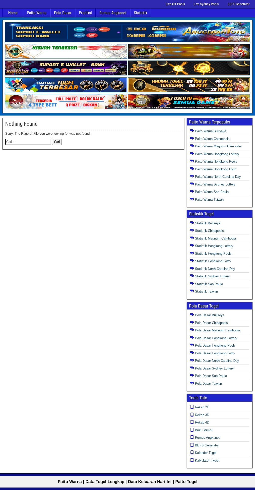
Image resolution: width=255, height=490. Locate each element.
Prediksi (85, 12)
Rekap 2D (202, 407)
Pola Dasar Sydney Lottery (214, 368)
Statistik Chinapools (209, 231)
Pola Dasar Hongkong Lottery (216, 338)
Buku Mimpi (203, 430)
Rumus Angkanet (113, 12)
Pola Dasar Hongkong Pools (215, 345)
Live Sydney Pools (206, 4)
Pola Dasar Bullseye (209, 315)
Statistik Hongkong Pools (213, 253)
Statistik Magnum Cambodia (215, 238)
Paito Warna (37, 12)
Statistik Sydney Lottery (212, 276)
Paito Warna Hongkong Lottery (217, 154)
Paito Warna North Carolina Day (218, 177)
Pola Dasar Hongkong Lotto (215, 353)
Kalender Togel (205, 453)
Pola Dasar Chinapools (211, 323)
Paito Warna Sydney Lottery (215, 184)
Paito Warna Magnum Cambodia (218, 146)
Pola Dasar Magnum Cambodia (217, 330)
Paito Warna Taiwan (209, 199)
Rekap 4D (202, 422)
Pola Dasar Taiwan (208, 383)
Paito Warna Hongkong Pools (216, 161)
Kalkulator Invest (207, 460)
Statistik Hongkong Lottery (214, 246)
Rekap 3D (202, 415)
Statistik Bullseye (207, 223)
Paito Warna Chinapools (212, 139)
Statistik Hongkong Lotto (213, 261)
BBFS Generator (239, 4)
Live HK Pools (175, 4)
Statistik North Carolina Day (215, 269)
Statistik (140, 12)
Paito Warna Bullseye (210, 131)
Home (13, 12)
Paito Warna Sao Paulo (212, 192)
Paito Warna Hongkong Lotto (215, 169)
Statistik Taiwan (206, 291)
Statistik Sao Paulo (209, 284)
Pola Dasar (62, 12)
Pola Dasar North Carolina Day (217, 361)
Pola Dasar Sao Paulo (211, 376)
